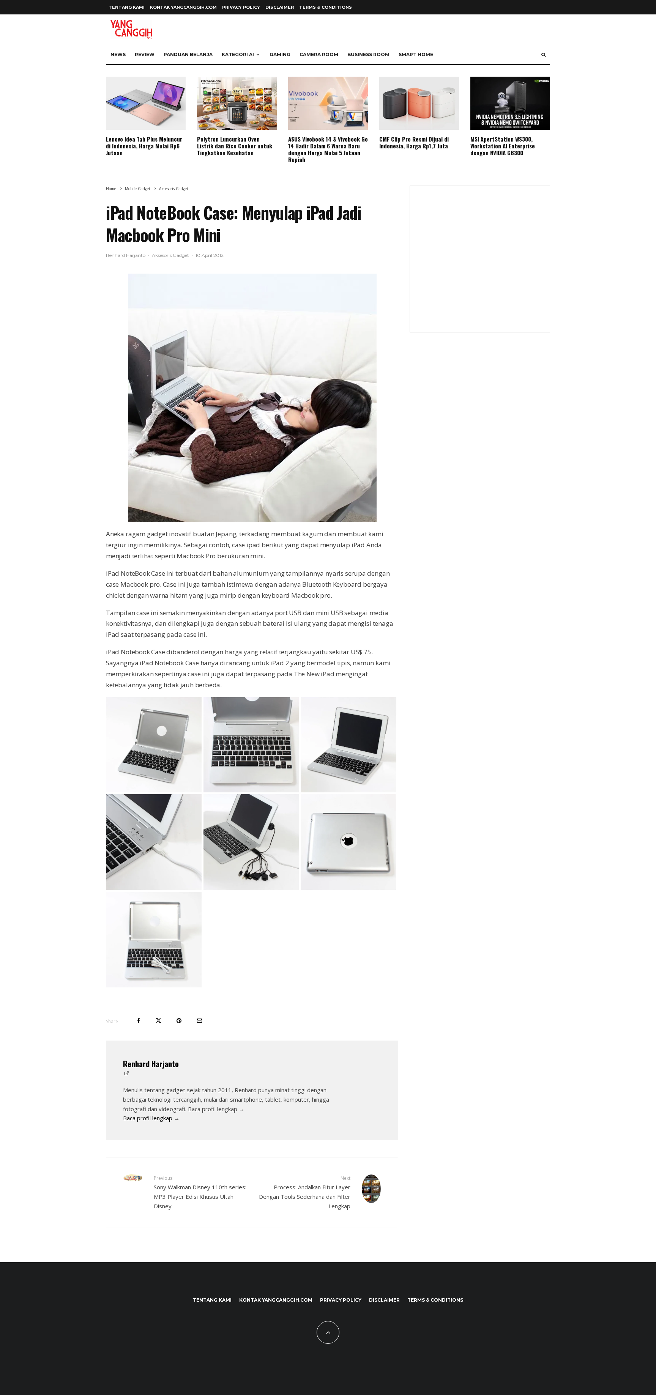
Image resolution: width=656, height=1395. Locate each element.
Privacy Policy (241, 7)
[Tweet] (158, 1020)
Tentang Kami (127, 7)
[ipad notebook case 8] (348, 887)
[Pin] (179, 1020)
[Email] (199, 1020)
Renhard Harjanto (125, 255)
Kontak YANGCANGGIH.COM (183, 7)
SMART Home (416, 54)
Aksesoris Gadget (170, 255)
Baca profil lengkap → (151, 1118)
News (118, 54)
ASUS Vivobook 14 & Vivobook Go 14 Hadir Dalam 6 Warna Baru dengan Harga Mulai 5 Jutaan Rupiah (328, 149)
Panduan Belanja (188, 54)
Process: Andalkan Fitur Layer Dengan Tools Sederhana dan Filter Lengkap (304, 1192)
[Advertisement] (479, 263)
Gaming (280, 54)
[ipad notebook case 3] (251, 790)
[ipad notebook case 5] (348, 790)
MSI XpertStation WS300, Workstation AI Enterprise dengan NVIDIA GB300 (502, 145)
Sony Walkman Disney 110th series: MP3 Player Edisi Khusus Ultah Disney (200, 1192)
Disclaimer (279, 7)
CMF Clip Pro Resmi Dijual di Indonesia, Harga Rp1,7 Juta (414, 142)
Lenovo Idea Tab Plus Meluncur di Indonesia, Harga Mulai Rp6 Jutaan (144, 145)
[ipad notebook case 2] (154, 790)
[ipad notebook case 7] (251, 887)
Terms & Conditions (325, 7)
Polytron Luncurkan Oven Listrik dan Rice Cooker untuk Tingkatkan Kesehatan (234, 145)
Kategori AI (238, 54)
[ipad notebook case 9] (154, 985)
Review (145, 54)
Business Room (368, 54)
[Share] (138, 1020)
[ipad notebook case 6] (154, 887)
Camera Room (319, 54)
